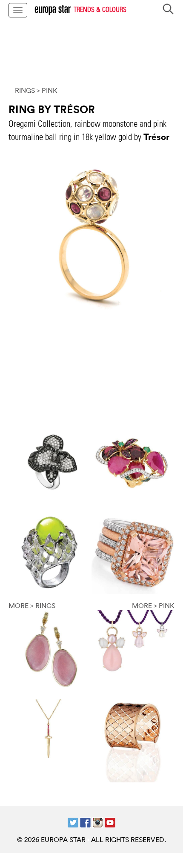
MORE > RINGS (32, 605)
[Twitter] (73, 821)
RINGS (25, 90)
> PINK (47, 90)
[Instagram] (97, 821)
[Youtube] (110, 821)
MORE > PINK (153, 605)
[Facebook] (85, 821)
